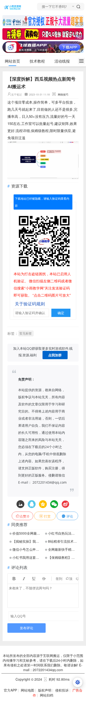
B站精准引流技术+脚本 (63, 541)
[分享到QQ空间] (32, 504)
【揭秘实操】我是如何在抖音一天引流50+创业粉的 (27, 541)
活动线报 (62, 61)
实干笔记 (16, 94)
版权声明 (44, 690)
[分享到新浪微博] (65, 504)
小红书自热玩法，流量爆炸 (63, 533)
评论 (69, 516)
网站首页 (12, 61)
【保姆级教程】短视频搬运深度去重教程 (63, 557)
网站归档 (46, 695)
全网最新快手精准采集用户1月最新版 (63, 549)
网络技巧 (63, 94)
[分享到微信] (54, 504)
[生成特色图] (20, 504)
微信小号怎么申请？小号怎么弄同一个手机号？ (27, 549)
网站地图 (27, 690)
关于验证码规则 (30, 303)
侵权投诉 (62, 690)
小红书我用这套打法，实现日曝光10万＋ (27, 557)
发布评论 (26, 628)
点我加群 (55, 355)
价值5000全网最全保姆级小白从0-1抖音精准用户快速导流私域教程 (27, 533)
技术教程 (37, 61)
